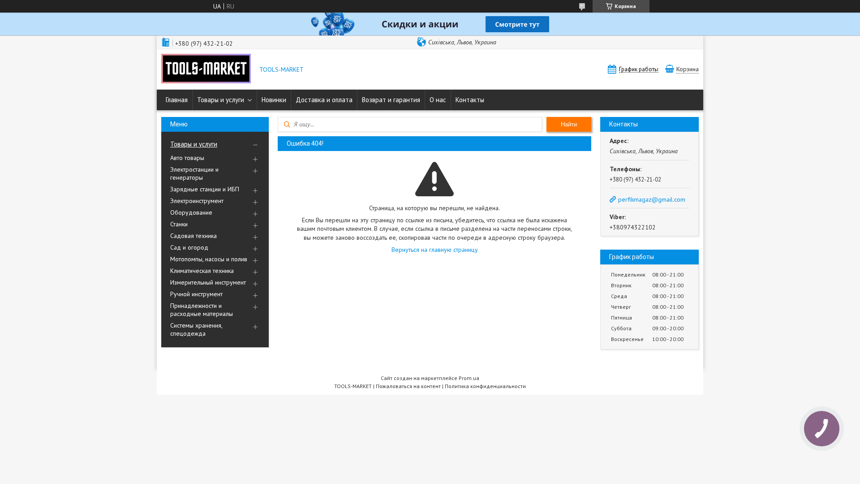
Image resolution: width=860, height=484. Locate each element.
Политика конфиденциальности (485, 386)
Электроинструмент (197, 201)
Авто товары (187, 158)
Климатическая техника (202, 271)
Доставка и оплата (324, 99)
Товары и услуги (220, 99)
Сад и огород (189, 247)
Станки (179, 224)
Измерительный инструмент (208, 282)
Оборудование (191, 212)
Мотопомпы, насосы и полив (208, 259)
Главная (177, 99)
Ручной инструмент (196, 294)
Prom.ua (469, 378)
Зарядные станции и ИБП (204, 189)
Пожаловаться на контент (408, 386)
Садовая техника (193, 236)
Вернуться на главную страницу (434, 250)
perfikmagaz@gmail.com (651, 199)
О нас (438, 99)
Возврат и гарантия (391, 99)
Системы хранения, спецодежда (196, 329)
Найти (569, 124)
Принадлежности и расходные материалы (201, 310)
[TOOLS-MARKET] (206, 69)
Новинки (274, 99)
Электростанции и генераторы (194, 173)
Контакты (470, 99)
